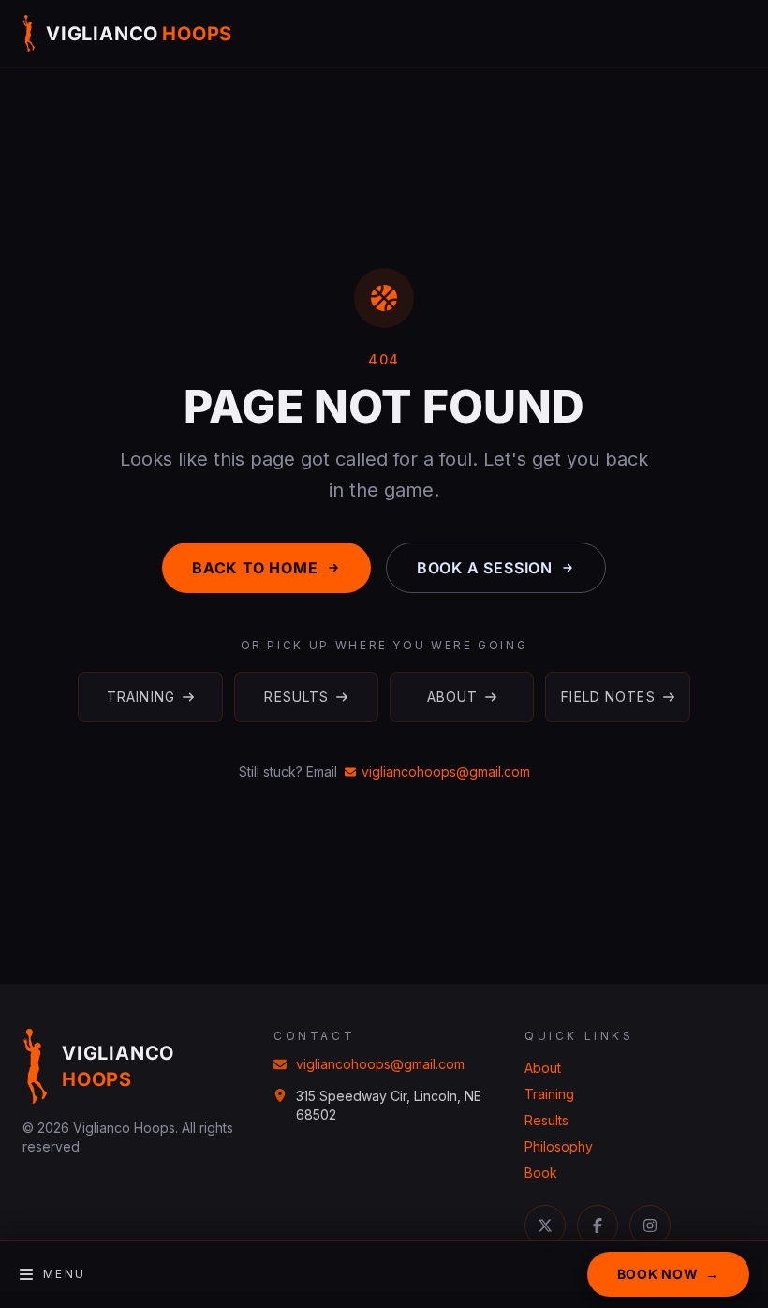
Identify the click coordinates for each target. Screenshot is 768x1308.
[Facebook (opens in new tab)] (597, 1225)
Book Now (668, 1274)
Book (540, 1173)
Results (296, 697)
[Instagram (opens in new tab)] (650, 1225)
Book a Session (485, 567)
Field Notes (608, 697)
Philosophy (558, 1146)
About (453, 697)
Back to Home (255, 567)
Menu (64, 1274)
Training (141, 697)
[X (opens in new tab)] (545, 1225)
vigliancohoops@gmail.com (446, 772)
